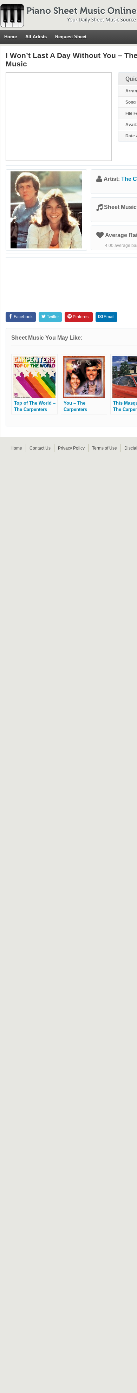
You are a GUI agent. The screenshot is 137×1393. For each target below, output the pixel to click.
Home (10, 36)
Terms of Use (104, 448)
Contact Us (40, 448)
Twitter (52, 316)
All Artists (36, 36)
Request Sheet (70, 36)
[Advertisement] (58, 117)
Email (109, 316)
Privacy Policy (71, 448)
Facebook (23, 316)
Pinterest (81, 316)
